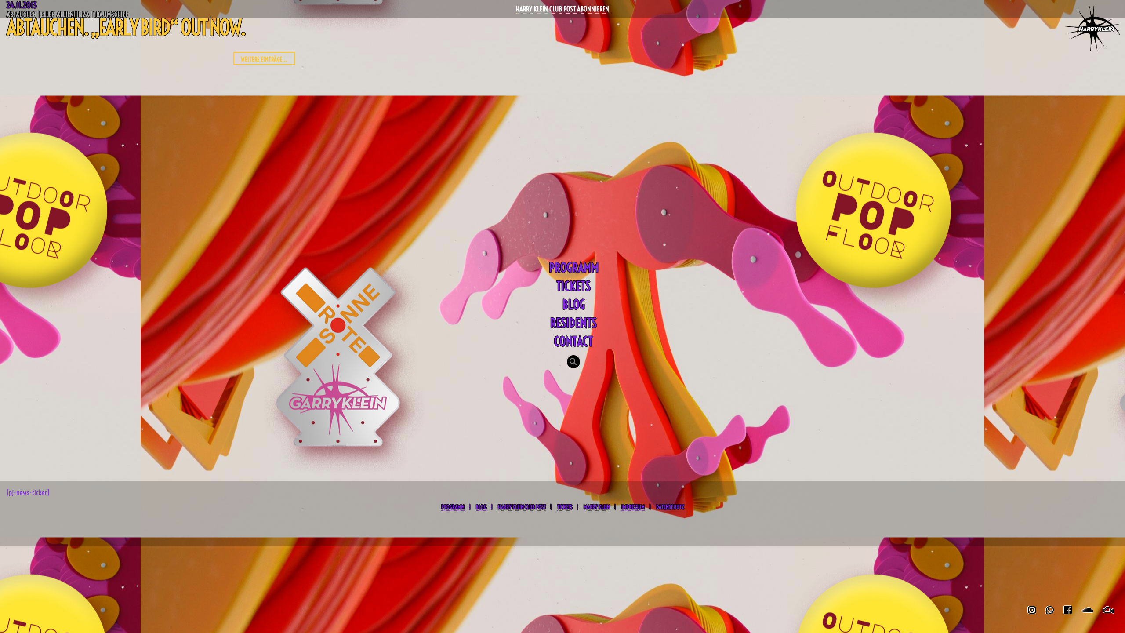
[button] (573, 363)
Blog (573, 304)
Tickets (573, 286)
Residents (573, 323)
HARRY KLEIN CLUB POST (522, 506)
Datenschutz (670, 506)
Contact (573, 341)
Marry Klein (597, 506)
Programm (574, 267)
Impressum (633, 506)
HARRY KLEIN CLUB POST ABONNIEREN (562, 8)
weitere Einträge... (264, 59)
